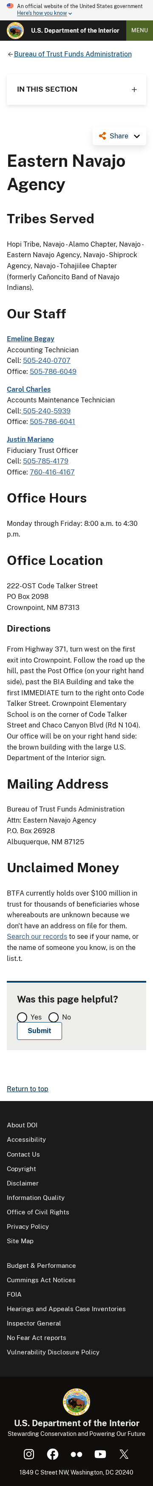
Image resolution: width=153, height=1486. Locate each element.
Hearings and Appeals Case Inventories (66, 1308)
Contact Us (23, 1154)
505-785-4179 (45, 461)
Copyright (21, 1168)
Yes (36, 1017)
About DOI (22, 1125)
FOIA (14, 1294)
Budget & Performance (41, 1265)
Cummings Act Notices (41, 1280)
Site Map (20, 1240)
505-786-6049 (53, 372)
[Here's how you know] (76, 10)
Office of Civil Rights (38, 1212)
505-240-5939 (46, 411)
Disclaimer (23, 1183)
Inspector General (34, 1323)
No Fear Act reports (36, 1337)
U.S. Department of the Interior (75, 30)
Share (119, 136)
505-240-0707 (47, 361)
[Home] (15, 30)
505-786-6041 (52, 422)
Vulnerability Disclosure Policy (53, 1352)
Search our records (37, 937)
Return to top (27, 1089)
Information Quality (36, 1197)
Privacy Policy (28, 1226)
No (66, 1017)
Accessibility (26, 1139)
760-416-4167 (52, 472)
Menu (139, 30)
